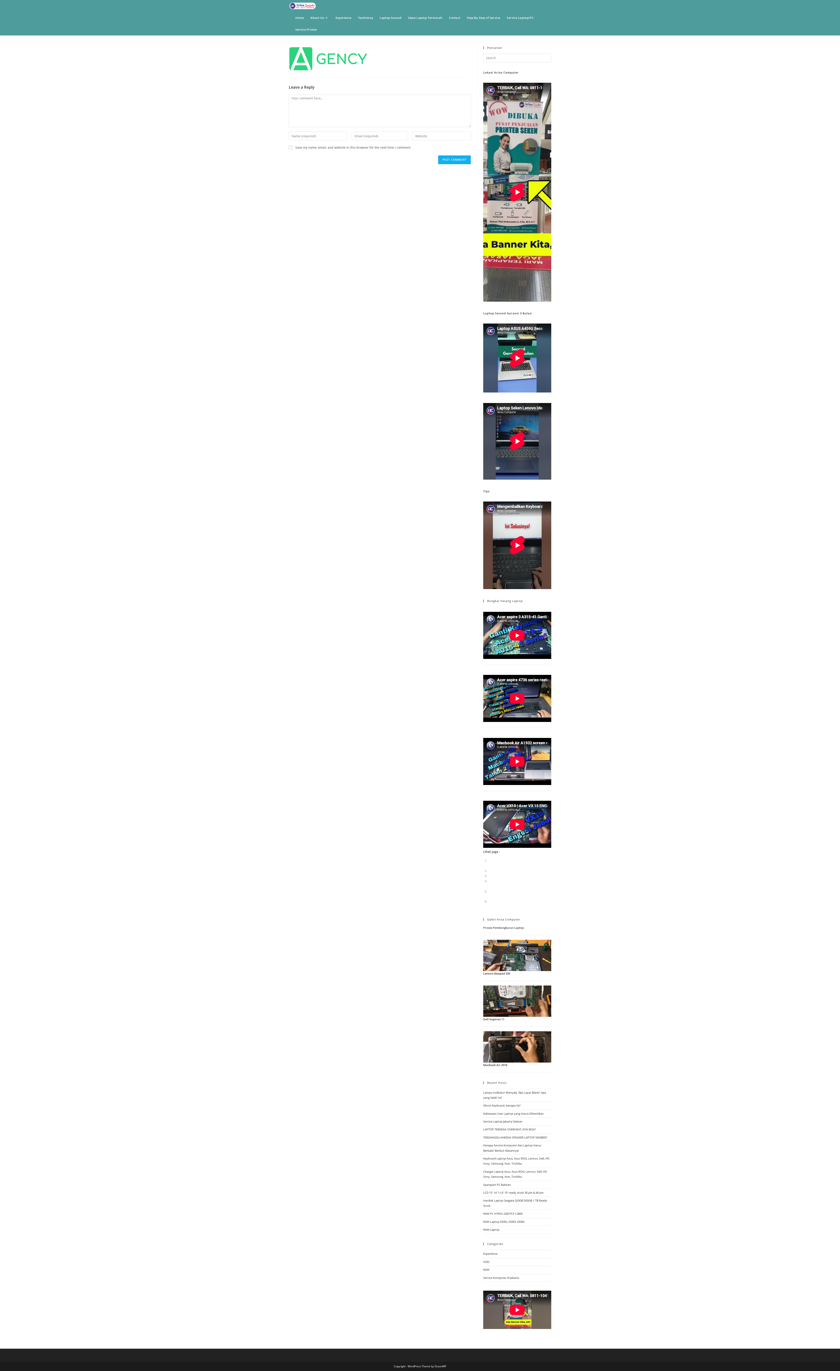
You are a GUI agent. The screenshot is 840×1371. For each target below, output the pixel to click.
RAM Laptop (491, 1230)
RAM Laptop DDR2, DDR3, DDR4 (503, 1222)
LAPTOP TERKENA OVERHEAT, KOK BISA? (509, 1129)
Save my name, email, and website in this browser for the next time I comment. (353, 147)
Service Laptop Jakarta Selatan (502, 1121)
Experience (490, 1254)
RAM (486, 1270)
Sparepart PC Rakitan (497, 1185)
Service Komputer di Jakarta (501, 1278)
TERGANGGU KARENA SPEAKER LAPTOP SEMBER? (515, 1137)
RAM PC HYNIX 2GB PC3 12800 (503, 1214)
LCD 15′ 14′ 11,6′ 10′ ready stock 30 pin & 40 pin (513, 1193)
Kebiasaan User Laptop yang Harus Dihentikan (513, 1114)
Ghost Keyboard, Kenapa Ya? (502, 1105)
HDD (486, 1262)
